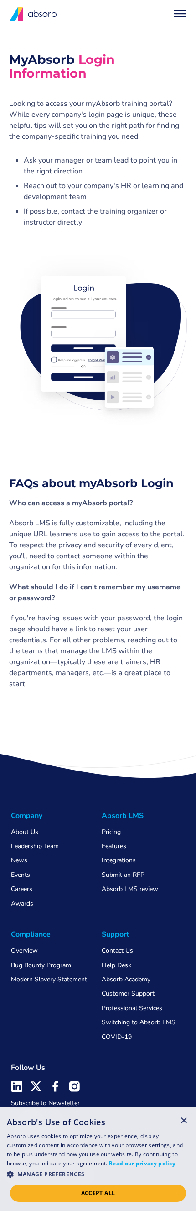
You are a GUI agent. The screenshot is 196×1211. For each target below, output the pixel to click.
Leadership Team (35, 846)
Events (20, 874)
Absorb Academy (126, 979)
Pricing (111, 832)
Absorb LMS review (130, 889)
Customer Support (128, 993)
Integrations (119, 860)
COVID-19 (117, 1037)
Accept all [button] (98, 1193)
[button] (180, 13)
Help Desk (116, 965)
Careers (21, 889)
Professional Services (132, 1008)
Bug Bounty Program (41, 965)
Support (115, 934)
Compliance (31, 934)
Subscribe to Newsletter (45, 1103)
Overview (24, 950)
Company (26, 816)
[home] (33, 13)
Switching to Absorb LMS (138, 1022)
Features (114, 846)
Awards (22, 903)
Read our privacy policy (142, 1163)
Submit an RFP (123, 874)
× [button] (184, 1120)
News (19, 860)
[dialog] (98, 1159)
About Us (24, 832)
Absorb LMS (123, 816)
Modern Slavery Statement (49, 979)
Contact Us (117, 950)
